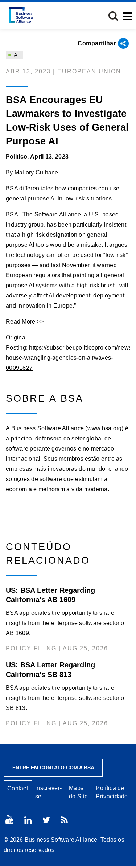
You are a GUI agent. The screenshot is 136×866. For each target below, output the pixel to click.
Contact (17, 788)
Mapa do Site (78, 792)
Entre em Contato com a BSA (53, 767)
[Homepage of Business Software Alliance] (21, 15)
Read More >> (25, 321)
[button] (113, 16)
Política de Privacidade (112, 792)
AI (15, 55)
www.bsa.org (104, 428)
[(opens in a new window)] (9, 820)
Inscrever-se (48, 792)
